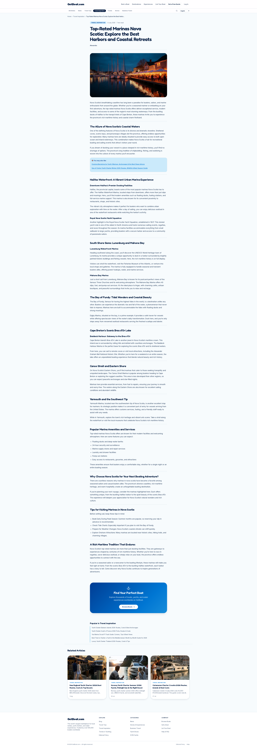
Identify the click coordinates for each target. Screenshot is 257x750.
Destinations (136, 4)
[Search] (176, 10)
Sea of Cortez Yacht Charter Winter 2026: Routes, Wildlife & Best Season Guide (120, 168)
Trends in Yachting (105, 732)
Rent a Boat (125, 4)
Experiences (148, 4)
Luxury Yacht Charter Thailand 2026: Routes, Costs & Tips (111, 641)
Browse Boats (127, 607)
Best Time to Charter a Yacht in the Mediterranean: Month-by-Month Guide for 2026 (119, 638)
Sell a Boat (165, 725)
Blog (100, 721)
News (80, 10)
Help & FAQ (165, 732)
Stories (117, 10)
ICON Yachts (134, 735)
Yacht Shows (134, 732)
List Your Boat (160, 4)
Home (69, 16)
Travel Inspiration (99, 10)
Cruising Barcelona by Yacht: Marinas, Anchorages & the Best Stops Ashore (118, 164)
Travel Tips (88, 10)
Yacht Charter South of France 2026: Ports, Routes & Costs (111, 631)
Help (188, 744)
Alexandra (93, 45)
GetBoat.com (75, 4)
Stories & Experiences (137, 725)
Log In (186, 4)
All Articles (72, 10)
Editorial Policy (104, 735)
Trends (110, 10)
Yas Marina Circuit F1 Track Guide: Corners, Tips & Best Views (112, 634)
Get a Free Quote (174, 4)
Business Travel (127, 10)
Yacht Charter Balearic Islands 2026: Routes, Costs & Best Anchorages (115, 627)
